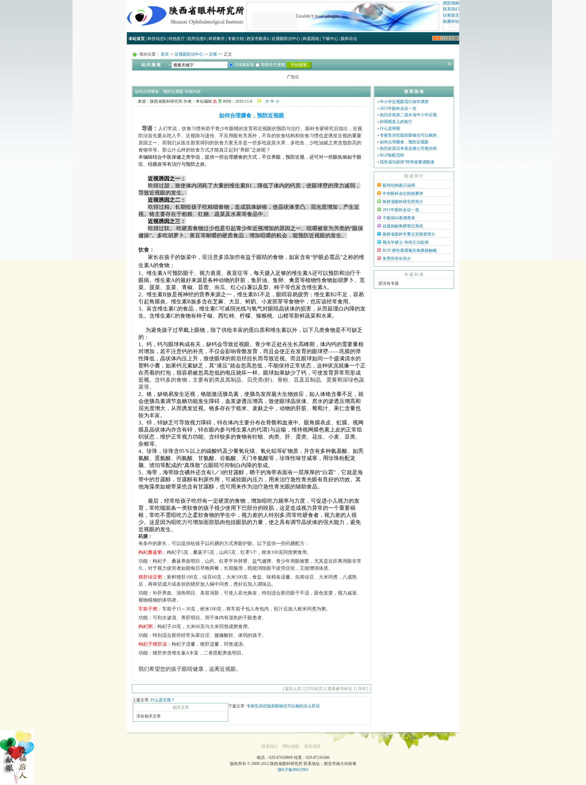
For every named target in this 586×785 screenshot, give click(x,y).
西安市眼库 (258, 38)
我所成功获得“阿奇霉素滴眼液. (407, 162)
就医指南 (451, 3)
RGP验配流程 (392, 155)
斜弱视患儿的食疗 (396, 121)
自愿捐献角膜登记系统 (403, 226)
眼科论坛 (349, 38)
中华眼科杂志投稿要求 (403, 193)
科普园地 (311, 38)
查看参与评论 (340, 688)
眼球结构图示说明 (399, 185)
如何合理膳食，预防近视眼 (404, 142)
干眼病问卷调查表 (399, 218)
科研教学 (217, 38)
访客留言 (451, 15)
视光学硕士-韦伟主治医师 (406, 242)
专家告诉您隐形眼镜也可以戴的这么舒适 (283, 706)
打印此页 (314, 688)
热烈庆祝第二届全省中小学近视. (409, 115)
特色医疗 (177, 38)
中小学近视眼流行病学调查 (404, 101)
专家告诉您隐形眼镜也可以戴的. (409, 135)
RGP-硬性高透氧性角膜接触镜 (410, 250)
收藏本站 (451, 21)
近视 (213, 54)
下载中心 (330, 38)
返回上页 (293, 688)
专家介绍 (236, 38)
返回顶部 (312, 746)
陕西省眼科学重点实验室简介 (409, 234)
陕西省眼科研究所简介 (403, 201)
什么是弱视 (390, 128)
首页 (165, 54)
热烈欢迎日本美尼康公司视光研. (409, 148)
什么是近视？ (163, 700)
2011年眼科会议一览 (398, 108)
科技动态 (157, 38)
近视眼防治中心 (286, 38)
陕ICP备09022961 (293, 769)
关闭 (362, 688)
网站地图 (291, 746)
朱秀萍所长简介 (397, 258)
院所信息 (197, 38)
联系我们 (451, 9)
